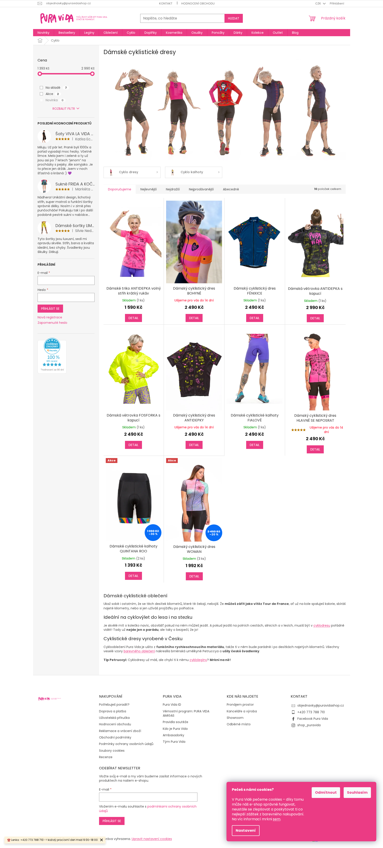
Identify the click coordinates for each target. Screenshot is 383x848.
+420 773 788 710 (311, 712)
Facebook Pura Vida (312, 718)
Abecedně (231, 189)
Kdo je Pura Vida (175, 729)
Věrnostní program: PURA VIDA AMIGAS (186, 713)
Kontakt (165, 3)
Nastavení (246, 830)
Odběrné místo (239, 724)
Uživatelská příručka (114, 718)
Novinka (54, 100)
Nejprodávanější (201, 189)
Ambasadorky (173, 735)
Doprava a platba (112, 711)
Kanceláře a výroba (242, 711)
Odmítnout (326, 792)
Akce (52, 94)
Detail (133, 318)
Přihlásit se (50, 308)
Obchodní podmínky (115, 737)
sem (276, 819)
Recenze (105, 757)
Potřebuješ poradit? (114, 705)
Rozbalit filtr (64, 108)
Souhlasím (357, 792)
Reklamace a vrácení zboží (120, 731)
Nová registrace (50, 317)
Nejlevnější (148, 189)
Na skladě (56, 87)
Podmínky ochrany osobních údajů (126, 744)
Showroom (235, 718)
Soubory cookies (112, 751)
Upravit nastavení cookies (152, 839)
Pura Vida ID (172, 705)
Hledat (233, 18)
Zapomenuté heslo (52, 323)
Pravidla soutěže (175, 722)
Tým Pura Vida (174, 742)
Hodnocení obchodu (198, 3)
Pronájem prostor (240, 705)
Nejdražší (173, 189)
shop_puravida (309, 725)
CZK (318, 3)
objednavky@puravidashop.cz (320, 705)
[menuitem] (43, 32)
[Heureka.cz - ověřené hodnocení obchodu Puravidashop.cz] (52, 356)
